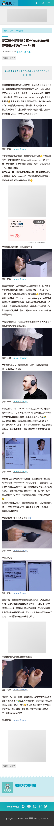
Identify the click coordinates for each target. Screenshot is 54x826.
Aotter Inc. (46, 818)
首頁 (6, 31)
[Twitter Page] (45, 806)
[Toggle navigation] (49, 3)
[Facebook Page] (23, 806)
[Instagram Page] (34, 806)
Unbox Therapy (20, 149)
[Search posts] (43, 3)
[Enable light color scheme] (37, 3)
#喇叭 (12, 58)
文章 (12, 31)
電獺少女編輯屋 (23, 51)
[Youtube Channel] (29, 806)
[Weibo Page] (40, 806)
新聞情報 (19, 31)
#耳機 (5, 58)
